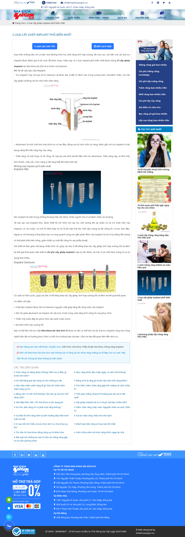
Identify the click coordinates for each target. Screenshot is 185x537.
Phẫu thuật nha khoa (92, 346)
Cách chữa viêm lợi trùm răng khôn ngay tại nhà (99, 432)
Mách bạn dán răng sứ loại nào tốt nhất (95, 423)
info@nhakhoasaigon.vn (75, 2)
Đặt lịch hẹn (103, 46)
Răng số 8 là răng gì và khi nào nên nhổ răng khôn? (101, 380)
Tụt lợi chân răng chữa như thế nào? (93, 415)
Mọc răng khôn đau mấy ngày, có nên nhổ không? (100, 372)
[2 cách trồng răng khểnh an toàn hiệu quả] (154, 251)
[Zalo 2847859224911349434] (9, 517)
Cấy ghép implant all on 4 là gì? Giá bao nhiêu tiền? (101, 402)
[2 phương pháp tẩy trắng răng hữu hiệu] (154, 317)
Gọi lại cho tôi (45, 46)
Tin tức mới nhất (151, 129)
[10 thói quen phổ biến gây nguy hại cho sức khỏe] (154, 188)
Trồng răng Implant (113, 346)
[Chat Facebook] (9, 508)
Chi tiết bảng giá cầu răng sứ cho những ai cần (38, 380)
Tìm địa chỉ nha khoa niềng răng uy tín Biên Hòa (39, 432)
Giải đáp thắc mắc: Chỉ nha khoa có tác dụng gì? (39, 402)
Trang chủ (20, 23)
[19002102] (9, 526)
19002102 (51, 2)
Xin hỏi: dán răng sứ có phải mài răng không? (38, 407)
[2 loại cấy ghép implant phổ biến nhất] (154, 282)
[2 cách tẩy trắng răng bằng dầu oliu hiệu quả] (154, 221)
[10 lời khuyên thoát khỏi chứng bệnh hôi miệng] (154, 150)
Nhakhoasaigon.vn (145, 533)
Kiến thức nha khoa (71, 346)
